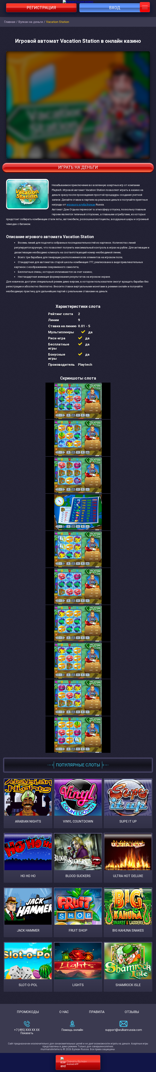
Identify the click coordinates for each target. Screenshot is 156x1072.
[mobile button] (145, 7)
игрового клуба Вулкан (81, 204)
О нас (64, 1012)
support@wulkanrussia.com (123, 1029)
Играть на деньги (78, 167)
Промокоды (28, 1012)
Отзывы (132, 1012)
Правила (96, 1012)
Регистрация (41, 7)
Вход (114, 7)
